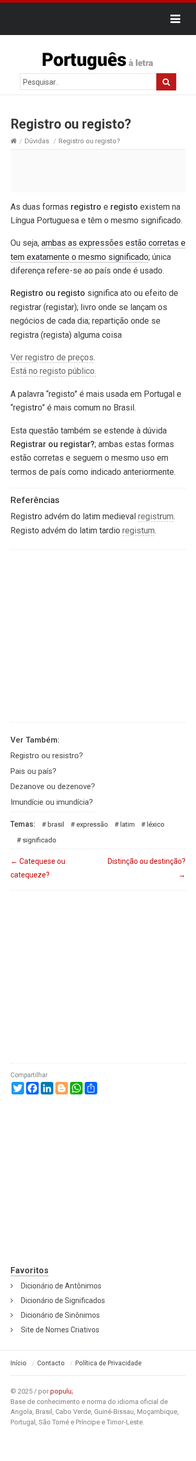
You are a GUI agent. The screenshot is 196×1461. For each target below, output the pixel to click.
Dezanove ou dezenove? (52, 786)
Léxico (156, 824)
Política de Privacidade (108, 1363)
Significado (39, 840)
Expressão (92, 824)
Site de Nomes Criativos (60, 1330)
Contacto (51, 1363)
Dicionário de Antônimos (61, 1286)
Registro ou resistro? (46, 755)
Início (18, 1363)
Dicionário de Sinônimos (60, 1315)
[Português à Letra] (98, 58)
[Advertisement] (98, 170)
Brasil (56, 824)
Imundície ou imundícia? (51, 802)
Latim (127, 824)
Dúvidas (37, 141)
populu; (61, 1391)
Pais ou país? (33, 771)
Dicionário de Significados (63, 1300)
